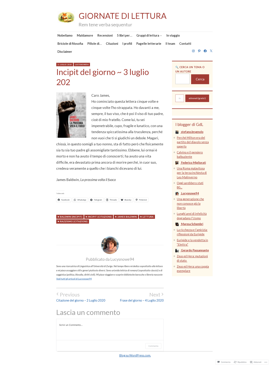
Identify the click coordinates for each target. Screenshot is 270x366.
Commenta (153, 346)
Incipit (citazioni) (100, 216)
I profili (127, 43)
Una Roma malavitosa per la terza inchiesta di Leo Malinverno (192, 172)
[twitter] (210, 49)
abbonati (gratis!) (197, 98)
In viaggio (173, 35)
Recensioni (105, 35)
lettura (148, 216)
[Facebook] (205, 49)
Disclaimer (64, 51)
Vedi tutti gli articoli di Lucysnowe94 (74, 278)
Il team (170, 43)
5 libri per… (124, 35)
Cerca (200, 79)
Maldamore (85, 35)
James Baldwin (127, 216)
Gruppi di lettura (147, 35)
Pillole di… (94, 43)
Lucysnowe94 (82, 64)
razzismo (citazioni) (74, 221)
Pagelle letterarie (148, 43)
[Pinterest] (199, 49)
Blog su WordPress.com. (135, 355)
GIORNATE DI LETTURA (122, 16)
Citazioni (112, 43)
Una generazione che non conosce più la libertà (190, 203)
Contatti (185, 43)
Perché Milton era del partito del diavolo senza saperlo (193, 142)
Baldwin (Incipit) (71, 216)
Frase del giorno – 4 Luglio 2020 (142, 297)
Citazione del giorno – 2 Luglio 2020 (80, 297)
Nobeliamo (65, 35)
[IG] (193, 49)
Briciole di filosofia (70, 43)
